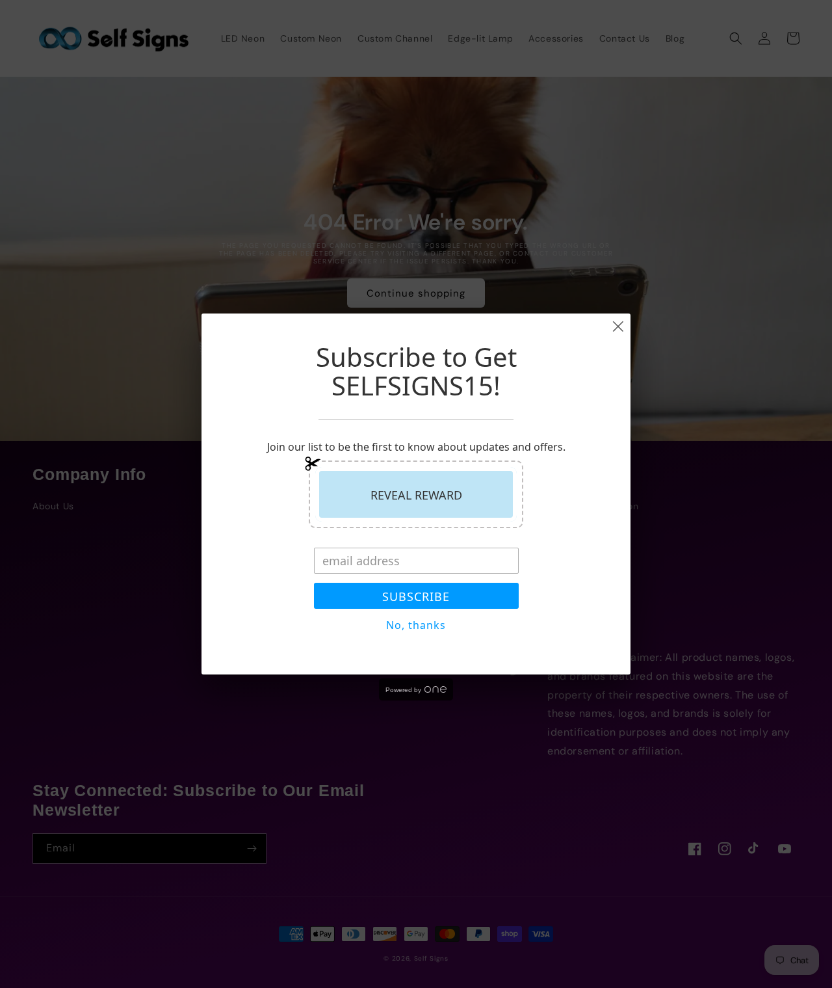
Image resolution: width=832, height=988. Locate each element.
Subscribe (416, 596)
